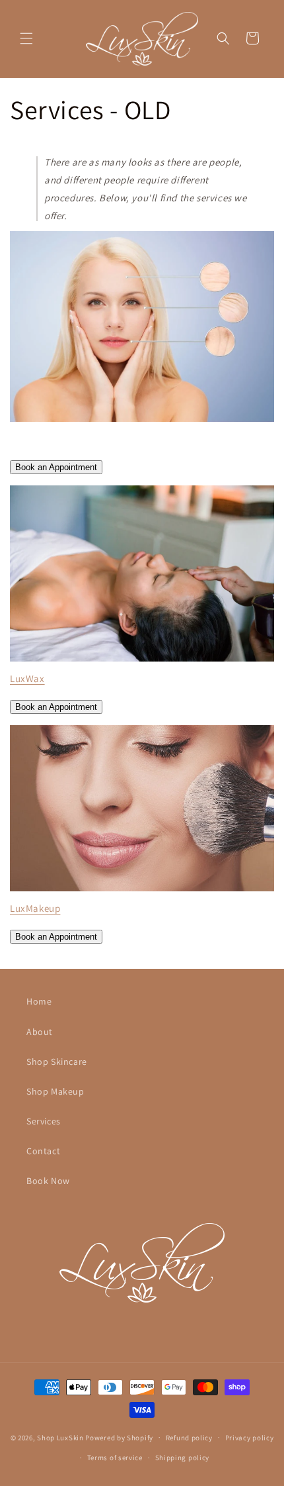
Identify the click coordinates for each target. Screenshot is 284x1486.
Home (39, 1001)
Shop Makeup (55, 1091)
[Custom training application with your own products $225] (142, 660)
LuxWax (27, 678)
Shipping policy (182, 1457)
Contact (43, 1151)
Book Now (48, 1181)
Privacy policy (249, 1437)
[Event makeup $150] (142, 421)
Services (43, 1121)
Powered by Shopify (119, 1437)
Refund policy (189, 1437)
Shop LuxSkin (60, 1437)
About (39, 1032)
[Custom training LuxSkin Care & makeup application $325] (142, 890)
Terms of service (115, 1457)
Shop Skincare (56, 1061)
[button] (26, 38)
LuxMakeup (35, 908)
